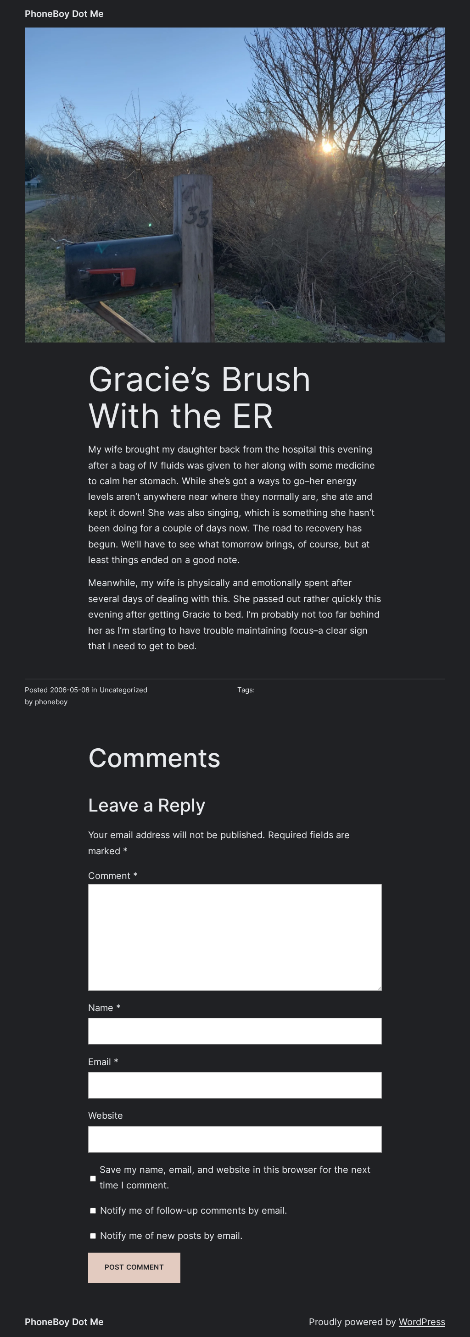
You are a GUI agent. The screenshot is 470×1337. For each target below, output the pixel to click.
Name (104, 1007)
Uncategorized (123, 690)
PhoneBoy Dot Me (64, 13)
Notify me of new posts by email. (171, 1235)
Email (103, 1061)
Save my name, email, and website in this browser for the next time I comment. (235, 1177)
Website (105, 1115)
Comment (113, 875)
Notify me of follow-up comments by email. (193, 1210)
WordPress (422, 1321)
